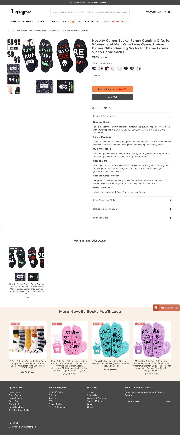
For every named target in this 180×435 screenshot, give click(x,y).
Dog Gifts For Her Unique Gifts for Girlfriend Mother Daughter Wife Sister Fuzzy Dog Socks (110, 363)
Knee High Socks (17, 407)
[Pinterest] (10, 423)
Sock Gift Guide (56, 392)
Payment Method (94, 401)
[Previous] (26, 43)
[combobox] (89, 12)
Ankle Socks (15, 401)
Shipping (53, 395)
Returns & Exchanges (105, 209)
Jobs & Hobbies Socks (103, 192)
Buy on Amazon (112, 89)
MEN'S (41, 21)
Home (11, 30)
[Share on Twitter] (106, 108)
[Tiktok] (17, 423)
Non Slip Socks (16, 398)
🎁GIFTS (76, 21)
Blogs (89, 404)
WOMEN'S (27, 21)
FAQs (51, 401)
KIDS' (64, 21)
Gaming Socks (138, 192)
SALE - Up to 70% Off (116, 21)
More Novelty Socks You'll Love (90, 311)
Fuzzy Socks (15, 395)
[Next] (32, 43)
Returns (52, 398)
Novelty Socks (21, 30)
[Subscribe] (167, 401)
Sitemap (90, 407)
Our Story (90, 392)
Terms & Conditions (58, 407)
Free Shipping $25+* (105, 200)
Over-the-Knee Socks (19, 410)
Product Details (102, 217)
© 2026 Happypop (27, 427)
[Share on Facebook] (101, 108)
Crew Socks (14, 404)
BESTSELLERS (92, 21)
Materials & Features (96, 398)
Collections (14, 392)
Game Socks (123, 192)
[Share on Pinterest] (110, 108)
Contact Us (91, 395)
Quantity (96, 75)
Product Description (104, 116)
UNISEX (53, 21)
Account (151, 12)
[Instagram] (14, 423)
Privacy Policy (55, 404)
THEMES (13, 21)
